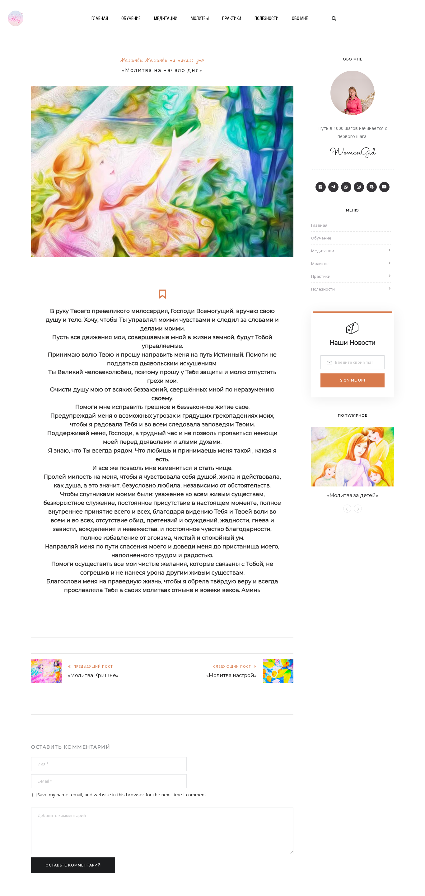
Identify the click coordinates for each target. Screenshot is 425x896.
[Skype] (372, 187)
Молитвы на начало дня (174, 60)
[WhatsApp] (346, 187)
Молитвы (200, 18)
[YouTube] (384, 187)
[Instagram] (359, 187)
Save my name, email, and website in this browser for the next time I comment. (122, 794)
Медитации (165, 18)
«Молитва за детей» (352, 495)
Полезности (266, 18)
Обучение (131, 18)
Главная (99, 18)
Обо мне (300, 18)
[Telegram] (333, 187)
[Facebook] (320, 187)
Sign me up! (352, 380)
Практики (231, 18)
